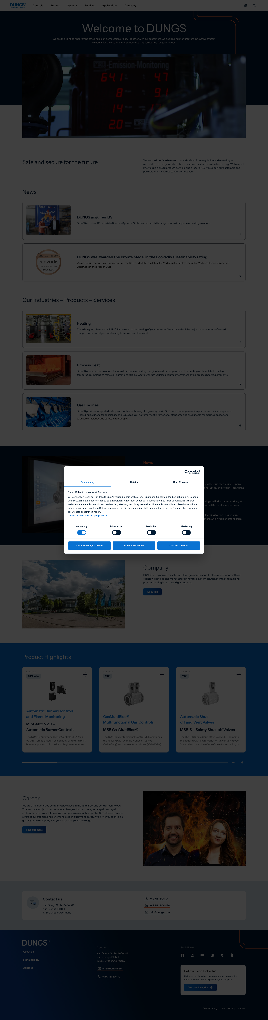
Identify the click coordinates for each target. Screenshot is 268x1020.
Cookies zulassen (178, 545)
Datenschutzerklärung (80, 515)
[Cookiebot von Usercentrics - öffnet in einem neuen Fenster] (186, 472)
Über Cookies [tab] (180, 482)
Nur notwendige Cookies (89, 545)
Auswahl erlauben (134, 545)
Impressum (101, 515)
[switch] (116, 532)
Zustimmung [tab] (87, 482)
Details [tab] (134, 482)
